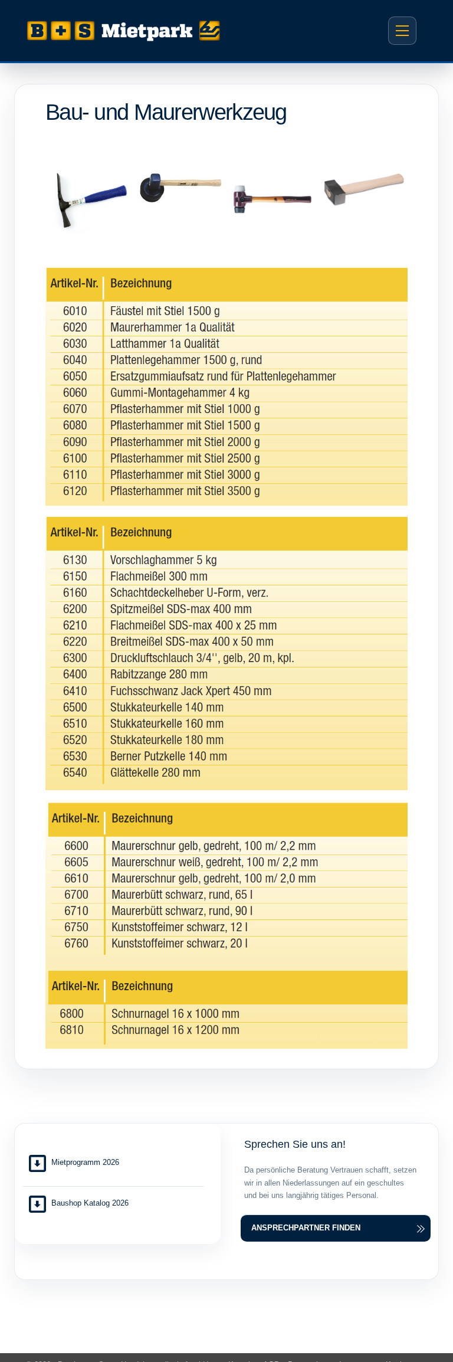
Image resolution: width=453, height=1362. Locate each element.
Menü (402, 31)
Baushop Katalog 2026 (90, 1203)
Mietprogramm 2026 (85, 1162)
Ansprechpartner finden (305, 1227)
